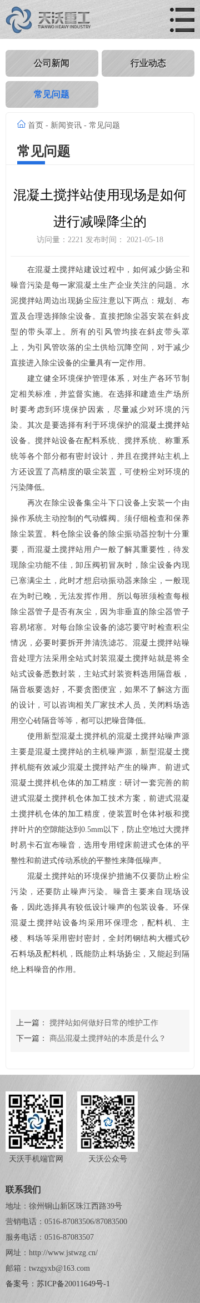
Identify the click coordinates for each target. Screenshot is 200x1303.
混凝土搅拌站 (165, 425)
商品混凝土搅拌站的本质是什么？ (107, 1038)
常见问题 (51, 94)
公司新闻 (51, 63)
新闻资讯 (66, 125)
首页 (35, 125)
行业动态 (148, 63)
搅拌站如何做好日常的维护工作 (103, 1023)
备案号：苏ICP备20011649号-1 (58, 1284)
